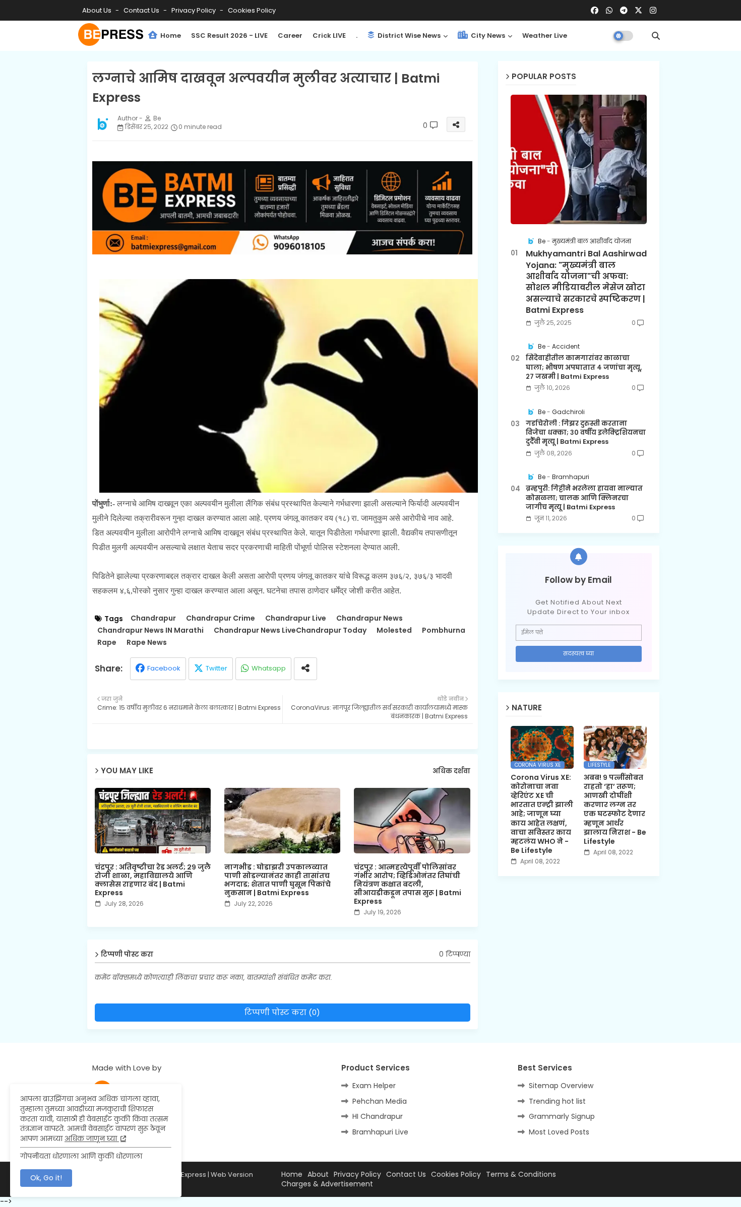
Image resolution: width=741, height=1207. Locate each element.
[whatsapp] (609, 11)
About (318, 1174)
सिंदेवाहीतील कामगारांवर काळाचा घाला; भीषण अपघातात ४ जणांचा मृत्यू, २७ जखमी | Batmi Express (584, 367)
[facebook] (594, 11)
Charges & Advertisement (327, 1184)
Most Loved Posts (559, 1132)
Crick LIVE (329, 35)
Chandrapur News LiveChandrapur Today (290, 630)
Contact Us (406, 1174)
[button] (656, 36)
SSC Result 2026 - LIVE (229, 35)
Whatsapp (269, 668)
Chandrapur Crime (220, 618)
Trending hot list (557, 1101)
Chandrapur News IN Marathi (150, 630)
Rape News (147, 642)
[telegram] (624, 11)
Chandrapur (153, 618)
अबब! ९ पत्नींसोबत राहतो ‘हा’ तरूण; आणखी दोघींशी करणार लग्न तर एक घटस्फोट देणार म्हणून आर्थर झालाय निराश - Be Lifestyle (615, 809)
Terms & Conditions (521, 1174)
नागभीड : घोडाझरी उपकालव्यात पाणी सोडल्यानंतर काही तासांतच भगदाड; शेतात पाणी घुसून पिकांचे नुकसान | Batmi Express (277, 880)
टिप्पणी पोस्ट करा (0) (282, 1012)
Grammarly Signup (562, 1116)
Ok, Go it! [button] (46, 1178)
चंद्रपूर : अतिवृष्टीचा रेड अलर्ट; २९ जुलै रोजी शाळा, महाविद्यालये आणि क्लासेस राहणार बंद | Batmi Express (153, 880)
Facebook (163, 668)
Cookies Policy (252, 10)
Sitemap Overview (561, 1086)
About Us (97, 10)
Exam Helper (374, 1086)
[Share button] (305, 668)
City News (487, 35)
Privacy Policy (194, 10)
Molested (394, 630)
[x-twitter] (638, 11)
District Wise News (408, 35)
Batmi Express (183, 1174)
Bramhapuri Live (380, 1132)
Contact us (142, 10)
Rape (106, 642)
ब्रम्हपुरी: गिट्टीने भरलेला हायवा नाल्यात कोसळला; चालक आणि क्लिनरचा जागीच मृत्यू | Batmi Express (584, 497)
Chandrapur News (369, 618)
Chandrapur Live (295, 618)
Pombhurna (443, 630)
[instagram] (653, 11)
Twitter (216, 668)
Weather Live (544, 35)
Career (290, 35)
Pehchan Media (379, 1101)
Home (170, 35)
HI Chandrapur (377, 1116)
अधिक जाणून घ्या (92, 1138)
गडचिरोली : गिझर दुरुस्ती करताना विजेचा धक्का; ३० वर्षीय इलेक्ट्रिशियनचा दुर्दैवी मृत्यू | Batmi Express (586, 432)
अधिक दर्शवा (451, 771)
